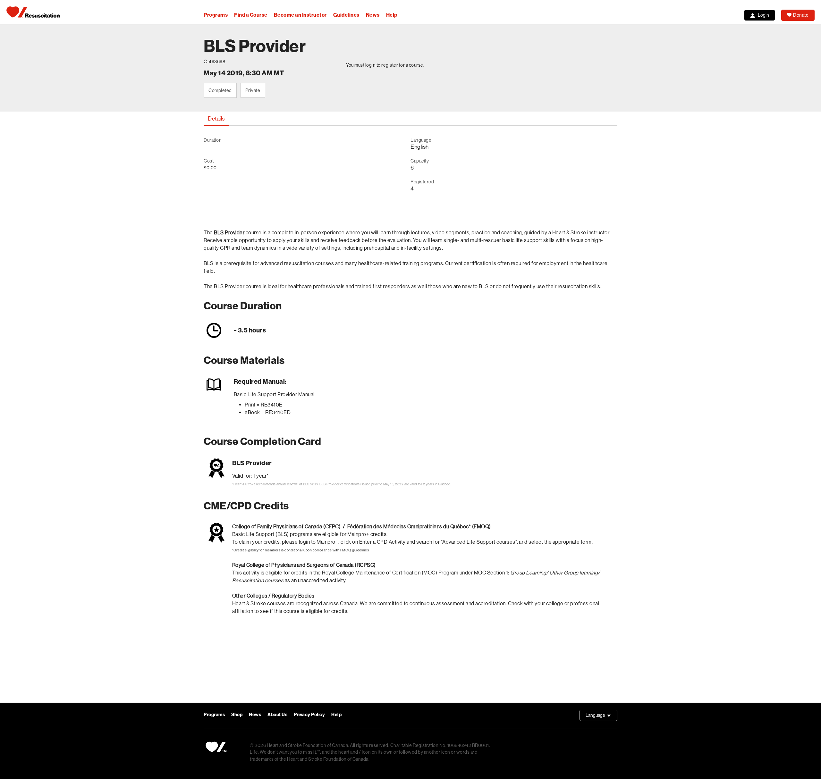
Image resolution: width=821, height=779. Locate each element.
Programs (216, 15)
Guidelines (346, 15)
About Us (277, 714)
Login (763, 15)
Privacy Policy (309, 714)
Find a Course (250, 15)
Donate (800, 15)
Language (601, 717)
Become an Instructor (300, 15)
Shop (236, 714)
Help (391, 15)
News (373, 15)
